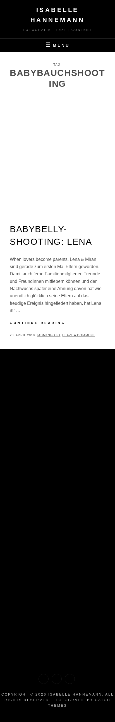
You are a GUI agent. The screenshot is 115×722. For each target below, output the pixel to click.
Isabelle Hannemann (75, 694)
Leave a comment (78, 335)
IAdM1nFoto (48, 335)
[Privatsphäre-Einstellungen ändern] (70, 679)
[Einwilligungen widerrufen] (57, 679)
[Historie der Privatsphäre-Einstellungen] (44, 679)
